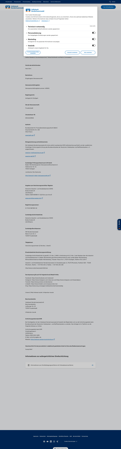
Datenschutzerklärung (32, 21)
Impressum (44, 21)
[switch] (93, 33)
